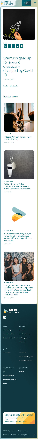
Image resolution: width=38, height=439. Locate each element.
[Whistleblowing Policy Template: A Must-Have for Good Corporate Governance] (19, 164)
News (5, 384)
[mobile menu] (35, 3)
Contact (21, 372)
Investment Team (24, 334)
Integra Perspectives (9, 380)
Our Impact (22, 353)
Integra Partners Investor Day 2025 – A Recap (17, 138)
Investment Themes (9, 334)
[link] (11, 311)
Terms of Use (15, 435)
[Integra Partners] (6, 3)
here (17, 86)
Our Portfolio (7, 353)
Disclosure (6, 435)
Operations (22, 342)
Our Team (22, 330)
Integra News (9, 134)
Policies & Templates (25, 361)
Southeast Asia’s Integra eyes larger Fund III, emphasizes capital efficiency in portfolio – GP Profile (18, 237)
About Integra (7, 330)
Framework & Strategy (10, 338)
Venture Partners (24, 338)
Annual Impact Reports (26, 357)
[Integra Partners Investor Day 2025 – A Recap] (19, 117)
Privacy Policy (25, 435)
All (4, 372)
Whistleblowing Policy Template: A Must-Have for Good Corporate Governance (17, 186)
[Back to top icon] (34, 434)
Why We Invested (8, 376)
